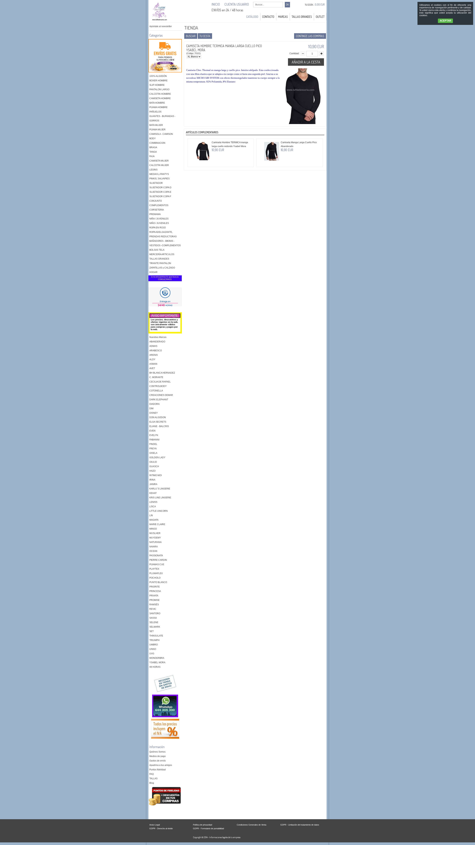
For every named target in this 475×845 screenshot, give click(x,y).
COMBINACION (157, 143)
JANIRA (153, 484)
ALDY (152, 359)
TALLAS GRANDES (302, 17)
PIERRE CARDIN (158, 560)
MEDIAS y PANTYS (159, 174)
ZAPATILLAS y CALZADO (162, 267)
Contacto (268, 17)
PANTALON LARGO (159, 89)
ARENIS (153, 355)
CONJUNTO (155, 201)
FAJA (152, 156)
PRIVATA (153, 595)
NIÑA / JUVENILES (158, 218)
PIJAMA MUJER (157, 129)
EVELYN (153, 435)
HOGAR (153, 272)
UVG (151, 653)
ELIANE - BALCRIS (159, 426)
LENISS (153, 502)
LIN (151, 515)
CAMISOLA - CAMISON (161, 134)
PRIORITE (154, 586)
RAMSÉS (154, 604)
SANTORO (154, 613)
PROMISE (154, 600)
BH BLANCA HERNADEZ (162, 373)
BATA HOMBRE (157, 103)
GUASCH (154, 466)
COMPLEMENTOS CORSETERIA (158, 207)
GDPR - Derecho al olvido (161, 828)
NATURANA (155, 542)
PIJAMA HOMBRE (158, 107)
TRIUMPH (154, 640)
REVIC (152, 609)
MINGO (153, 528)
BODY (152, 138)
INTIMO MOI (155, 475)
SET (151, 631)
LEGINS (153, 169)
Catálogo (252, 17)
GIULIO (153, 462)
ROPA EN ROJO (157, 227)
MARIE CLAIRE (157, 524)
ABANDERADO (157, 341)
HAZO (152, 471)
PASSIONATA (156, 555)
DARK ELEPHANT (158, 399)
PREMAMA (155, 214)
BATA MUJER (156, 125)
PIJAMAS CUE (156, 564)
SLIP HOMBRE (157, 85)
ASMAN (153, 364)
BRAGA (153, 147)
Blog (151, 783)
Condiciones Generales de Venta (251, 825)
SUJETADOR (156, 183)
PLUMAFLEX (156, 573)
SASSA (153, 618)
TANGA (153, 152)
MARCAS (283, 17)
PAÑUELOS (155, 111)
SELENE (153, 622)
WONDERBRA (156, 658)
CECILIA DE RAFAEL (160, 381)
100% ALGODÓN (158, 76)
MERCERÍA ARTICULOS (161, 254)
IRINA (152, 479)
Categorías (156, 35)
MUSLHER (154, 533)
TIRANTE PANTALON (160, 263)
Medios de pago (157, 756)
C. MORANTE (156, 377)
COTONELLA (156, 390)
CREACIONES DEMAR (161, 395)
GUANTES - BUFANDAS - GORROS (162, 118)
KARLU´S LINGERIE (159, 488)
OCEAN (153, 551)
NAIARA (153, 546)
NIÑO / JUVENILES (159, 223)
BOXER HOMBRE (158, 80)
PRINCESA (155, 591)
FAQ (151, 774)
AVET (152, 368)
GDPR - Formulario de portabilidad (208, 828)
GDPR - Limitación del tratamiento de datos (299, 825)
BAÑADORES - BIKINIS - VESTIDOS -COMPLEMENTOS (165, 243)
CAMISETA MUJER (159, 160)
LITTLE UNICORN (158, 511)
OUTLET (320, 17)
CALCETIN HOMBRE (160, 94)
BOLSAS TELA (156, 250)
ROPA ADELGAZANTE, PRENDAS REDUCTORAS (163, 234)
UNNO (152, 649)
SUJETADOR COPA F (160, 196)
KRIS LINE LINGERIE (160, 497)
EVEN (152, 430)
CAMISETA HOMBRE (160, 98)
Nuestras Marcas (157, 337)
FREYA (153, 448)
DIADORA (154, 404)
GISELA (153, 453)
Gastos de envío (157, 760)
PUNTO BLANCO (158, 582)
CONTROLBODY (158, 386)
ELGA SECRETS (157, 422)
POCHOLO (154, 578)
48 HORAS (154, 667)
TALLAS (153, 778)
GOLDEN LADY (157, 457)
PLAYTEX (154, 569)
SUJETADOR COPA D (160, 187)
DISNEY (153, 413)
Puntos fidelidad (157, 769)
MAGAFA (153, 520)
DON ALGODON (157, 417)
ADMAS (153, 346)
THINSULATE (156, 635)
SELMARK (154, 627)
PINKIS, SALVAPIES (159, 178)
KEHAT (153, 493)
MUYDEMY (155, 537)
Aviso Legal (154, 825)
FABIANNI (154, 439)
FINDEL (153, 444)
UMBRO (153, 644)
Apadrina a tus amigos (160, 765)
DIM (151, 408)
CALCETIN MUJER (159, 165)
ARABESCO (155, 350)
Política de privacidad (202, 825)
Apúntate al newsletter (160, 26)
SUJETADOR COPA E (160, 192)
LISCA (152, 506)
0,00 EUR (320, 4)
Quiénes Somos (157, 751)
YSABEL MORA (157, 662)
